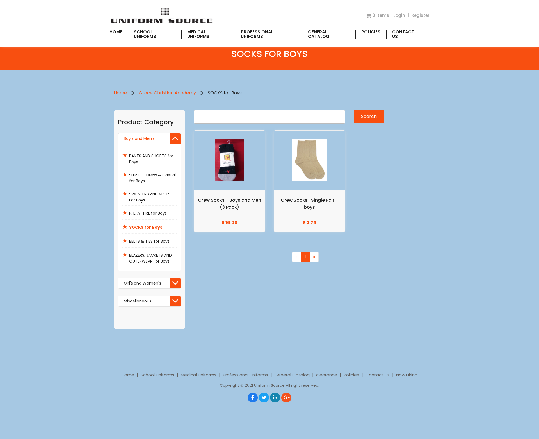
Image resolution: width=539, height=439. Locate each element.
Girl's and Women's (142, 283)
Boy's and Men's (139, 138)
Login (399, 15)
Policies (370, 32)
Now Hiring (406, 375)
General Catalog (319, 34)
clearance (326, 375)
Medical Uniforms (198, 34)
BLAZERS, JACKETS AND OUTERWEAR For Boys (147, 257)
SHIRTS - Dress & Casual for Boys (149, 177)
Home (115, 32)
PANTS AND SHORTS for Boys (147, 158)
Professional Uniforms (257, 34)
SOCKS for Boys (142, 226)
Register (421, 15)
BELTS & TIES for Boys (146, 240)
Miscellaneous (137, 301)
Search (369, 116)
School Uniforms (145, 34)
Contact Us (403, 34)
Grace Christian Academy (167, 93)
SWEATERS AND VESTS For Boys (146, 196)
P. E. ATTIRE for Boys (144, 212)
